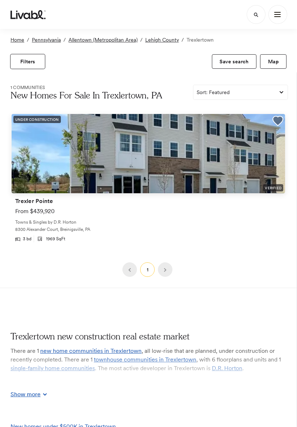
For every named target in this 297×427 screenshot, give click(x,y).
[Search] (256, 14)
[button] (277, 122)
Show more (26, 394)
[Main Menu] (278, 14)
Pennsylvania (46, 40)
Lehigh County (162, 40)
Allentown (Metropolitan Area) (103, 40)
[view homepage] (28, 14)
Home (17, 40)
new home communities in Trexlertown (91, 350)
